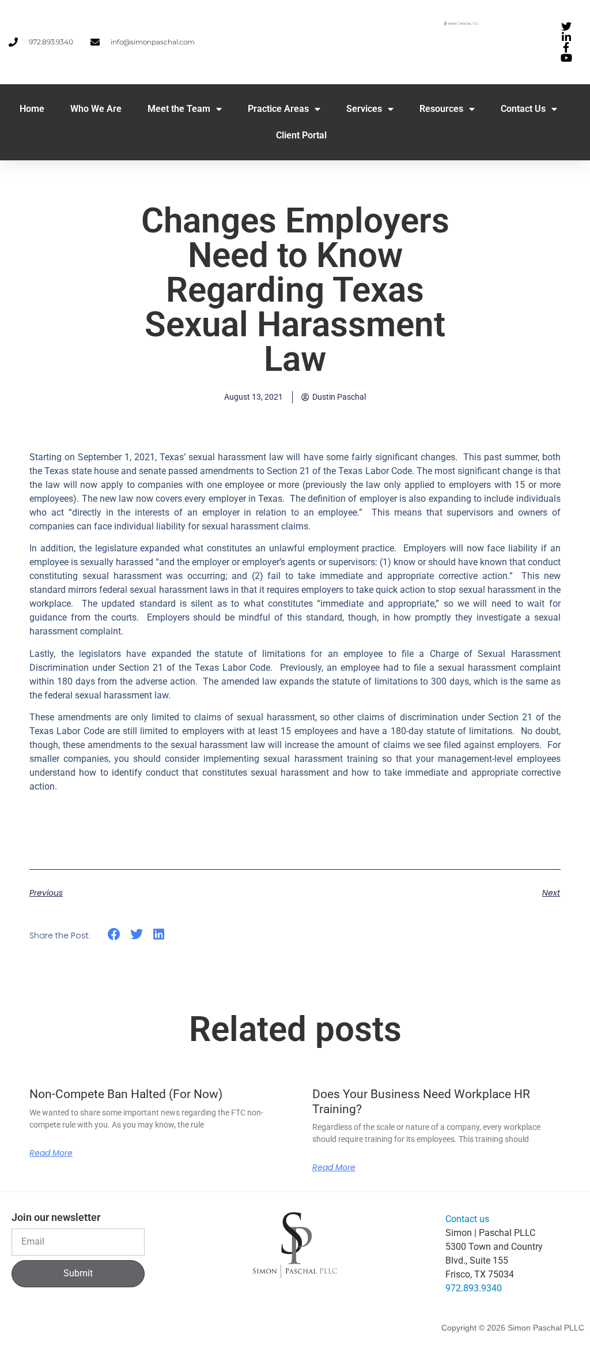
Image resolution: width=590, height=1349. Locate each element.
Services (364, 108)
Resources (441, 108)
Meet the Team (179, 108)
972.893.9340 (473, 1288)
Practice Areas (278, 108)
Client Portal (301, 135)
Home (32, 108)
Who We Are (96, 108)
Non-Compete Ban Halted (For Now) (125, 1094)
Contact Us (523, 108)
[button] (114, 934)
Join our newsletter (56, 1217)
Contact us (467, 1218)
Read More (51, 1153)
